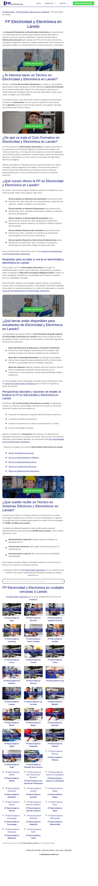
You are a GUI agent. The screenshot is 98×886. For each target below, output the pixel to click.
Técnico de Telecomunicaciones (21, 453)
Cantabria (33, 599)
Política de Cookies (48, 850)
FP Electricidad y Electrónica (34, 570)
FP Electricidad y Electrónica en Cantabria (32, 12)
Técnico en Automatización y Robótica (24, 457)
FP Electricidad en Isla (55, 681)
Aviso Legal (59, 850)
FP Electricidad (8, 12)
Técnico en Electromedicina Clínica (22, 462)
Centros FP (49, 3)
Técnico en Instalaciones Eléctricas (22, 466)
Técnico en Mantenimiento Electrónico (24, 471)
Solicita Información (83, 3)
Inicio (38, 3)
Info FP (62, 3)
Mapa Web (68, 850)
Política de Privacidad (33, 850)
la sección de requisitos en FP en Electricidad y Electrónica (25, 291)
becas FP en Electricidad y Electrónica (20, 383)
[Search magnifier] (62, 581)
